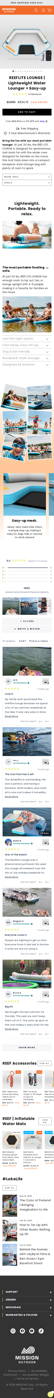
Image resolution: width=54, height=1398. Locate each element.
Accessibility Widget (36, 1375)
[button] (27, 94)
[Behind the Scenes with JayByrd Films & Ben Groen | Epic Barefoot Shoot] (9, 1255)
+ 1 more (45, 985)
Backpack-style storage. (21, 358)
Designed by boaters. (18, 364)
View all (44, 1063)
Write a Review (34, 629)
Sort (23, 641)
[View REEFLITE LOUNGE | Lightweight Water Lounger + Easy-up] (45, 681)
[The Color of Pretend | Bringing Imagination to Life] (9, 1206)
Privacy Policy (17, 1371)
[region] (27, 606)
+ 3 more (44, 833)
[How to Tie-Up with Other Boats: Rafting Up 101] (9, 1230)
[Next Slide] (49, 606)
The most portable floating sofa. (23, 269)
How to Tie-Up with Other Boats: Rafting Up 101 (35, 1229)
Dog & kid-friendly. (16, 351)
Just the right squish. (18, 338)
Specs (8, 182)
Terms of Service (27, 1378)
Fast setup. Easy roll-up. (20, 345)
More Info (11, 176)
